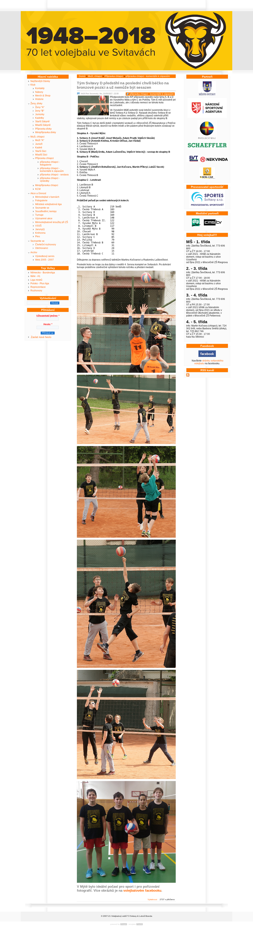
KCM (38, 189)
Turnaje (39, 215)
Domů (82, 76)
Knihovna (40, 233)
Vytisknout (152, 899)
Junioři (38, 144)
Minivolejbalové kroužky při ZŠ (51, 222)
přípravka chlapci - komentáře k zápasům (52, 169)
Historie (39, 99)
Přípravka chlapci (44, 158)
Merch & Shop (42, 95)
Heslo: (47, 324)
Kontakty (39, 88)
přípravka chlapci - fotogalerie (50, 163)
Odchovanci (41, 248)
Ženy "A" (39, 107)
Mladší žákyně (43, 125)
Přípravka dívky (43, 128)
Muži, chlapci (37, 136)
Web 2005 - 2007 (44, 259)
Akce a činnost (38, 193)
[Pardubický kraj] (207, 139)
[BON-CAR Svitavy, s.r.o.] (207, 178)
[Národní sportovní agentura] (207, 117)
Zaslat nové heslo (41, 337)
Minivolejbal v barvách (47, 197)
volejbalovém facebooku (142, 890)
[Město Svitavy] (207, 94)
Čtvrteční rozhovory (45, 244)
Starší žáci (40, 151)
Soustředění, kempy (46, 211)
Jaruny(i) (40, 229)
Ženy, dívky (36, 103)
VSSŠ (38, 225)
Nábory (39, 92)
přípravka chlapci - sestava (54, 174)
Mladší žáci (41, 154)
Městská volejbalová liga (48, 204)
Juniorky (39, 114)
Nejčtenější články (40, 81)
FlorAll (139, 924)
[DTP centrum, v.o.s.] (196, 225)
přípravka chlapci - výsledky (50, 179)
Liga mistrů (36, 280)
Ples (37, 236)
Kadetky (39, 118)
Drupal (123, 924)
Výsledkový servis (44, 256)
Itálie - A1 (35, 276)
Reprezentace (38, 287)
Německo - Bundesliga (42, 272)
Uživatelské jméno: (47, 315)
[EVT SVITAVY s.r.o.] (193, 161)
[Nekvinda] (214, 161)
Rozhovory (36, 290)
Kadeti (38, 147)
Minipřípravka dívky (45, 132)
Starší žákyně (42, 121)
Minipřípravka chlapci (46, 185)
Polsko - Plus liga (39, 283)
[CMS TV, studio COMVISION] (213, 225)
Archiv (33, 252)
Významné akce (43, 218)
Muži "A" (39, 140)
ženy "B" (39, 110)
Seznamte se (42, 207)
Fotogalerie (41, 200)
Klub (32, 84)
